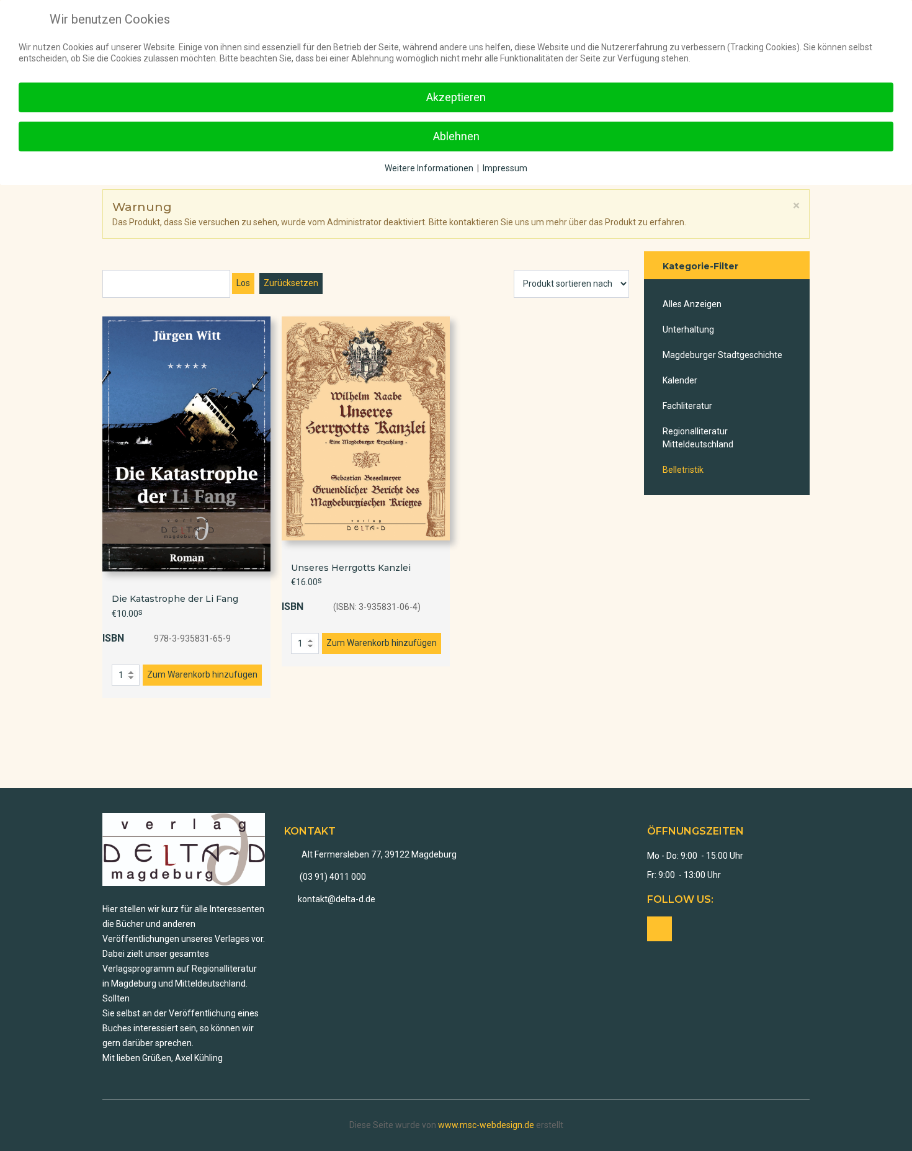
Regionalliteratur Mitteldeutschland (698, 437)
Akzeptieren (456, 97)
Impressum (505, 168)
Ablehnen (456, 136)
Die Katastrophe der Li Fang (175, 598)
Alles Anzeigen (692, 304)
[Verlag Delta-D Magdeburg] (184, 849)
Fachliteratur (687, 406)
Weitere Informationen (429, 168)
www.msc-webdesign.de (486, 1125)
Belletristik (683, 470)
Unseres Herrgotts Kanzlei (351, 567)
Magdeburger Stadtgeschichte (722, 355)
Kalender (680, 380)
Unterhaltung (688, 329)
